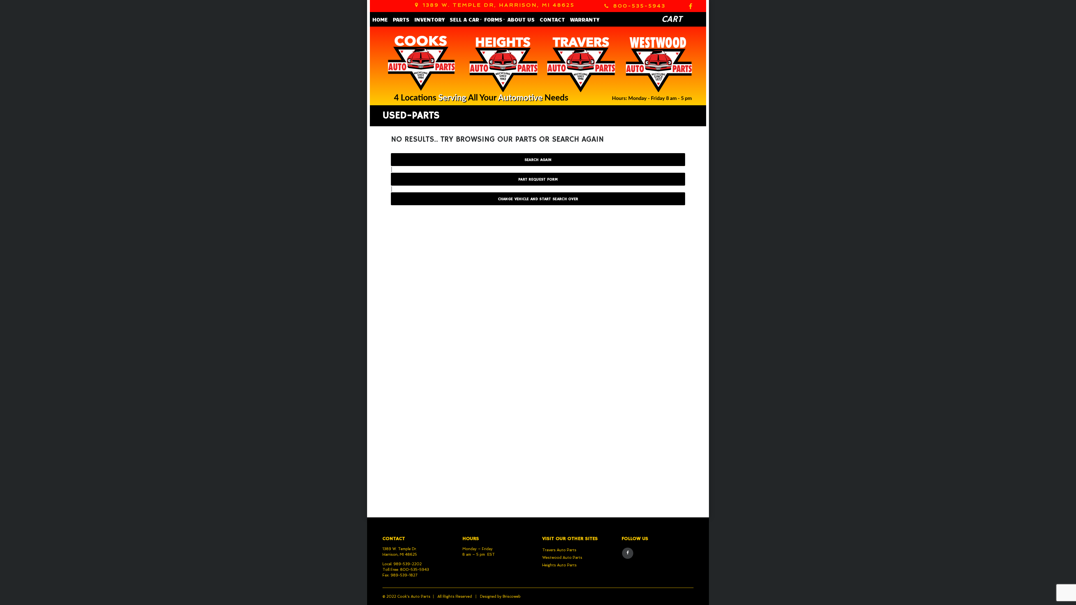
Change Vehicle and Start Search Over (538, 199)
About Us (521, 19)
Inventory (429, 19)
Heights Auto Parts (559, 565)
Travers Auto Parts (559, 550)
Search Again (538, 159)
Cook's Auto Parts (413, 596)
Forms (493, 19)
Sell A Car (464, 19)
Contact (552, 19)
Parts (401, 19)
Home (380, 19)
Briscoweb (512, 596)
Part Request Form (538, 179)
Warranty (584, 19)
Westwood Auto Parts (562, 557)
